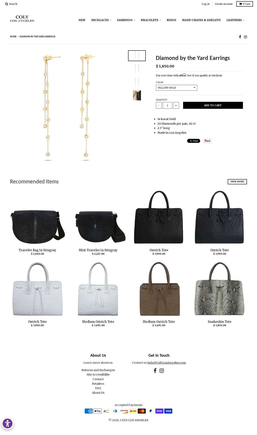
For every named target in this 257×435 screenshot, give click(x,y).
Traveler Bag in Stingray (37, 250)
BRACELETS (149, 20)
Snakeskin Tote (220, 322)
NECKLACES (100, 20)
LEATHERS (234, 20)
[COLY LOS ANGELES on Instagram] (245, 37)
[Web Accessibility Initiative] (7, 423)
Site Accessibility (98, 374)
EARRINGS (125, 20)
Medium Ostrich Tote (98, 322)
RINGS (171, 20)
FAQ (98, 388)
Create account (224, 3)
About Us (98, 393)
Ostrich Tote (159, 250)
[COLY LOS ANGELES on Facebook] (240, 37)
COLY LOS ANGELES (134, 420)
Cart (246, 3)
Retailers (98, 384)
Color (159, 82)
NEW (82, 20)
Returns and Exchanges (98, 370)
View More (237, 181)
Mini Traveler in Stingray (98, 250)
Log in (206, 3)
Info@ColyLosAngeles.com (166, 362)
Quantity (161, 100)
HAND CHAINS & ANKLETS (201, 20)
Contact (98, 379)
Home (13, 36)
